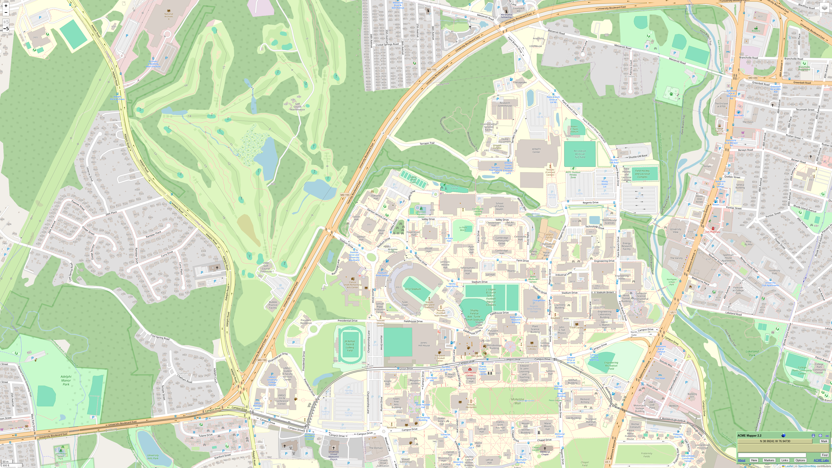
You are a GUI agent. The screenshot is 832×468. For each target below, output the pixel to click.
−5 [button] (6, 28)
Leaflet (789, 466)
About (741, 460)
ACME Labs (821, 460)
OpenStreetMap (807, 466)
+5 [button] (6, 22)
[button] (6, 6)
